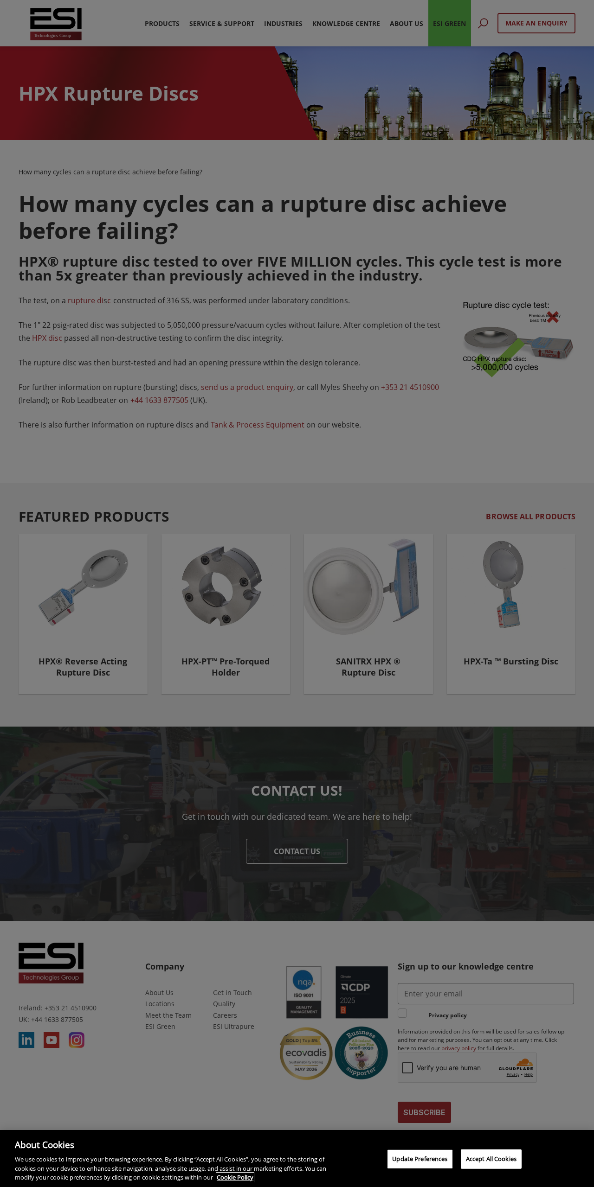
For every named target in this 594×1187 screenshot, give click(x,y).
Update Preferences (419, 1159)
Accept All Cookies (491, 1159)
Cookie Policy (235, 1177)
